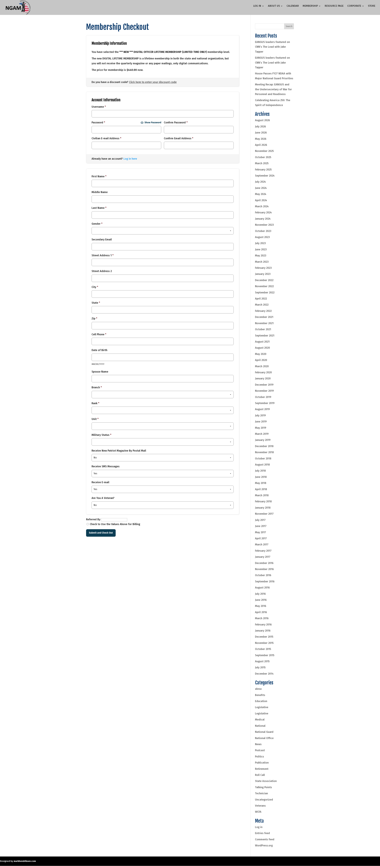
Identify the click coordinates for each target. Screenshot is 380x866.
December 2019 (264, 384)
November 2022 (264, 286)
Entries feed (262, 833)
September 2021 (264, 335)
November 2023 (264, 224)
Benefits (260, 695)
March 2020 (262, 366)
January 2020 (263, 378)
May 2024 (260, 194)
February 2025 (263, 169)
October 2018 (263, 458)
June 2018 (261, 477)
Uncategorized (264, 799)
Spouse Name (100, 371)
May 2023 (260, 255)
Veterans (260, 805)
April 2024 (261, 200)
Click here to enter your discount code (153, 82)
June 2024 (261, 188)
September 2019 (264, 403)
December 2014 (264, 673)
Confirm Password (176, 122)
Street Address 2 (102, 271)
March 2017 (261, 544)
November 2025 (264, 151)
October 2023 (263, 231)
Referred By (93, 519)
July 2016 (260, 593)
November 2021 (264, 323)
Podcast (260, 750)
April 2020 (261, 360)
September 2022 (264, 292)
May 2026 (260, 138)
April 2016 (261, 612)
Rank (95, 403)
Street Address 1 (103, 255)
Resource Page (334, 6)
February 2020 (263, 372)
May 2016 (260, 606)
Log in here (130, 158)
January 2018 (263, 507)
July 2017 (260, 520)
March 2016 (262, 618)
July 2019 (260, 415)
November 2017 (264, 513)
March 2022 (262, 304)
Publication (262, 762)
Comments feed (264, 839)
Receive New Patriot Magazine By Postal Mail (119, 450)
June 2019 (261, 421)
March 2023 (262, 261)
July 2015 (260, 667)
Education (261, 701)
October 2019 (263, 397)
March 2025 (262, 163)
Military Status (101, 435)
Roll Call (260, 775)
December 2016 (264, 563)
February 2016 (263, 624)
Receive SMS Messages (105, 466)
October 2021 (263, 329)
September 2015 (264, 655)
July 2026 (260, 126)
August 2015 (262, 661)
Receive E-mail (100, 482)
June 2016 (261, 600)
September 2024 (265, 175)
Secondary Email (102, 239)
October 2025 (263, 157)
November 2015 (264, 643)
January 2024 (263, 218)
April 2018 (261, 489)
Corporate (354, 6)
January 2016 (262, 630)
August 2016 (262, 587)
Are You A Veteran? (103, 498)
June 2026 (261, 132)
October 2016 (263, 575)
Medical (260, 719)
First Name (99, 176)
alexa (258, 688)
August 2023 (262, 237)
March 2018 (262, 495)
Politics (259, 756)
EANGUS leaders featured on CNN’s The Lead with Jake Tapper (272, 46)
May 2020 (260, 354)
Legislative (261, 707)
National (260, 725)
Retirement (261, 769)
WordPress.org (264, 845)
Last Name (99, 208)
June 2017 (260, 526)
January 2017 (262, 556)
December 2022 (264, 280)
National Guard (264, 732)
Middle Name (100, 192)
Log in (258, 827)
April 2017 (261, 538)
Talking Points (263, 787)
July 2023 (260, 243)
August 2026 (262, 120)
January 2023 (262, 274)
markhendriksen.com (25, 861)
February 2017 (263, 550)
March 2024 (262, 206)
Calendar (293, 6)
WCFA (258, 811)
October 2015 (263, 649)
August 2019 (262, 409)
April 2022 (261, 298)
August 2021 (262, 341)
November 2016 (264, 569)
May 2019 (260, 427)
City (95, 287)
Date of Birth (99, 350)
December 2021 (264, 317)
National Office (264, 738)
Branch (97, 387)
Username (99, 106)
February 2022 (263, 311)
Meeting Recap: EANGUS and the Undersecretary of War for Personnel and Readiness (273, 89)
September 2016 (264, 581)
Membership (310, 6)
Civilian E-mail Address (106, 138)
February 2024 (263, 212)
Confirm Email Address (178, 138)
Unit (95, 419)
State (96, 302)
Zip (94, 318)
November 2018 (264, 452)
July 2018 (260, 470)
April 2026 (261, 145)
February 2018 (263, 501)
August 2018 (262, 464)
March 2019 (262, 434)
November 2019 (264, 390)
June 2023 (261, 249)
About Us (274, 6)
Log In (257, 6)
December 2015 (264, 636)
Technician (261, 793)
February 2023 (263, 268)
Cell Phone (99, 334)
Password (98, 122)
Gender (97, 223)
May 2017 (260, 532)
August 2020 (262, 347)
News (258, 744)
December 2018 (264, 446)
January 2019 (262, 440)
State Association (266, 781)
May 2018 (260, 483)
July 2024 (260, 181)
